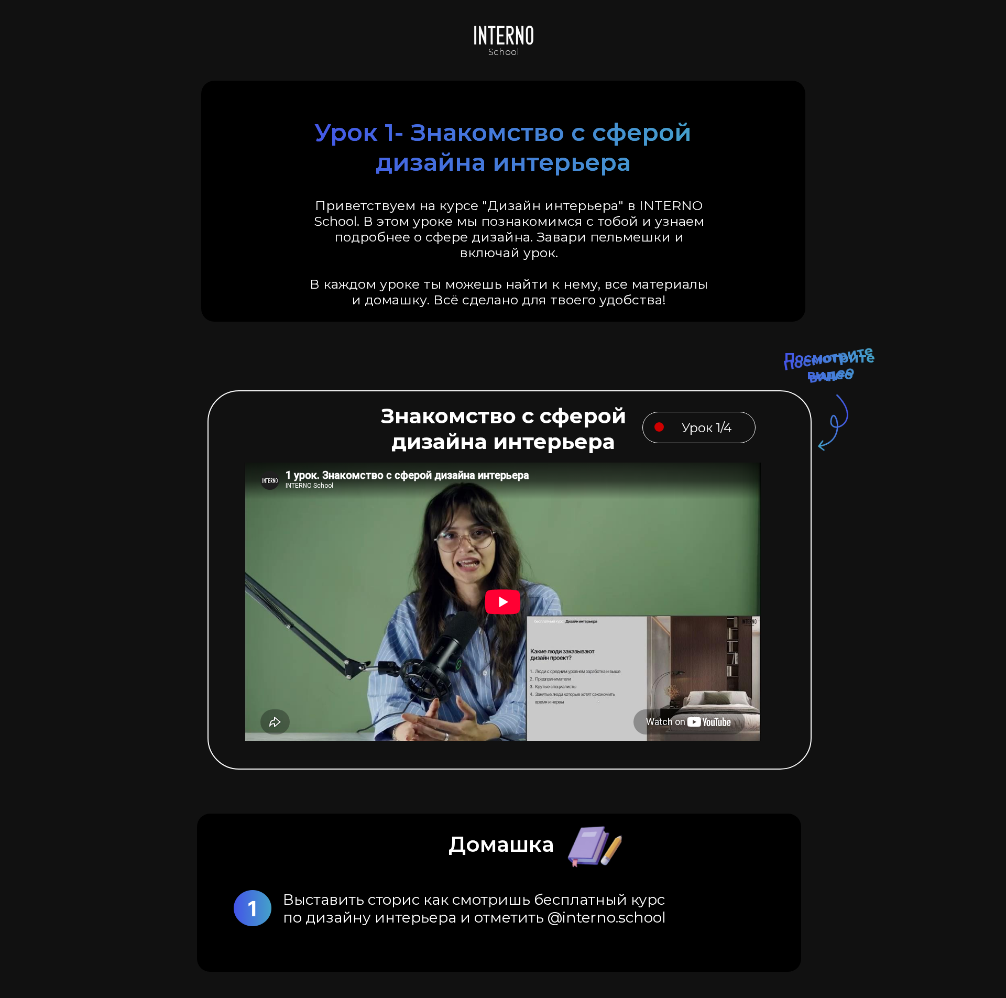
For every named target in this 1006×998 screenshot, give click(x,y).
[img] (503, 35)
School (503, 52)
